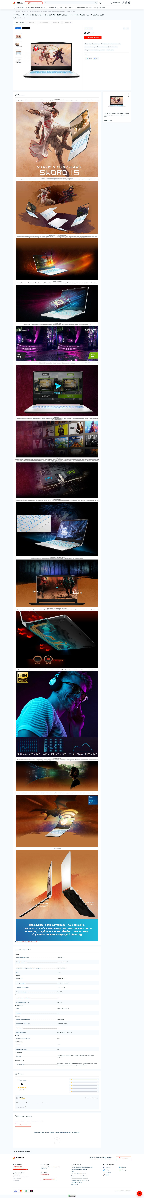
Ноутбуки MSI (25, 11)
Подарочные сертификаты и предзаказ (82, 1167)
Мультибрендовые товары (35, 7)
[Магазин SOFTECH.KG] (42, 1158)
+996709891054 (17, 1167)
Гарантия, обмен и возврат (78, 1174)
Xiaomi (69, 7)
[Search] (96, 3)
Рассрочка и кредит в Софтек (79, 1176)
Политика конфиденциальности (80, 1180)
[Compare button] (127, 28)
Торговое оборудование (84, 7)
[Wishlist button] (124, 28)
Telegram (123, 1167)
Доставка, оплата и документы (79, 1178)
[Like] (25, 1107)
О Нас (72, 1171)
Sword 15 (34, 942)
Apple (61, 7)
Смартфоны (19, 7)
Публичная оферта (76, 1182)
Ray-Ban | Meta (100, 7)
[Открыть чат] (139, 1193)
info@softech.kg (45, 1174)
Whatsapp (124, 1170)
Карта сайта (74, 1184)
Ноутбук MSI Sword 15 (24, 942)
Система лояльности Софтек (79, 1169)
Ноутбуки (51, 7)
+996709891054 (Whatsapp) (20, 1169)
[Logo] (18, 3)
